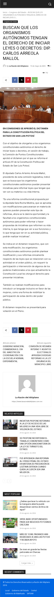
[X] (21, 80)
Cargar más (26, 563)
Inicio (5, 12)
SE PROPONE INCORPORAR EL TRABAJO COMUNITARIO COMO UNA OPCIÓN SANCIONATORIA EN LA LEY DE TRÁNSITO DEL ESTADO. (35, 443)
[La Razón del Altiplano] (5, 66)
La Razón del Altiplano (18, 66)
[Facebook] (15, 80)
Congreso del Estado (17, 12)
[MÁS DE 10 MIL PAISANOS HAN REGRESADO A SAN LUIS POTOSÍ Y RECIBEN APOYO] (10, 538)
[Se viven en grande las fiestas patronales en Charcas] (10, 553)
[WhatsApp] (35, 80)
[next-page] (9, 481)
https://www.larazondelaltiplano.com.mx (27, 401)
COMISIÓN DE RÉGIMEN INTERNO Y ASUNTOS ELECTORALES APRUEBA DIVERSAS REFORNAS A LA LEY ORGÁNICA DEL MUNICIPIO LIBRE (40, 355)
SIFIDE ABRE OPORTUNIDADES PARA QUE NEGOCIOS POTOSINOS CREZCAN (35, 522)
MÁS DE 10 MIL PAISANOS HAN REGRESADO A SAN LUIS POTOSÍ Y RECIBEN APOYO (35, 537)
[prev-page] (4, 481)
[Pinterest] (28, 80)
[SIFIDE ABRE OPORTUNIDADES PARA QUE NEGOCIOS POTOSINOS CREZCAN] (10, 523)
